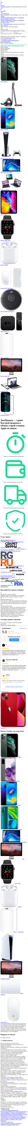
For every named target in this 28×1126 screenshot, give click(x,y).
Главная (2, 6)
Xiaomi (20, 829)
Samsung (18, 781)
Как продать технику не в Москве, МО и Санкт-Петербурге (13, 1119)
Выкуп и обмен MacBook (18, 1111)
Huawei (19, 805)
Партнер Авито (15, 1124)
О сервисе (6, 6)
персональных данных (9, 37)
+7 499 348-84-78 (5, 13)
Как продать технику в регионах (12, 18)
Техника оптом (4, 17)
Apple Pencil (21, 932)
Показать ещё (4, 586)
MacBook (24, 842)
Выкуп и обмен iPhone (6, 1111)
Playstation (16, 960)
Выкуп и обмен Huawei (14, 1114)
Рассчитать (3, 728)
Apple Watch (18, 883)
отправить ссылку (5, 1109)
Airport (14, 932)
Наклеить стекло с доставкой (15, 17)
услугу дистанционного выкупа (19, 1089)
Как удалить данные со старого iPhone (15, 1117)
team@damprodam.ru (14, 40)
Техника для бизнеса (9, 1115)
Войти (3, 16)
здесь (7, 1078)
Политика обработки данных (8, 1123)
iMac (23, 859)
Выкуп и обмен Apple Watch (14, 1113)
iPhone (19, 757)
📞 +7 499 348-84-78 (6, 24)
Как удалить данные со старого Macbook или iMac (13, 1117)
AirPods (20, 906)
